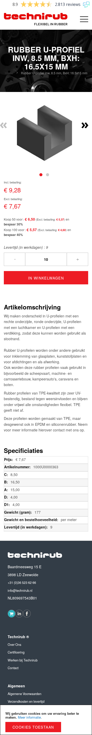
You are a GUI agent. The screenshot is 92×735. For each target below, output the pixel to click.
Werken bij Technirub (23, 660)
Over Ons (14, 644)
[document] (46, 720)
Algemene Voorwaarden (24, 693)
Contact (13, 668)
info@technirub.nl (20, 590)
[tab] (40, 174)
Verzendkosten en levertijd (26, 701)
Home (9, 73)
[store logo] (25, 19)
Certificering (16, 652)
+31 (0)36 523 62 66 (22, 582)
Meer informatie (29, 717)
